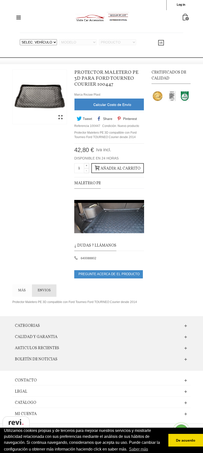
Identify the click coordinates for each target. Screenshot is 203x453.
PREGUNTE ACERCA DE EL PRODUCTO (108, 274)
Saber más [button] (138, 449)
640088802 (88, 258)
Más (22, 290)
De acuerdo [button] (185, 440)
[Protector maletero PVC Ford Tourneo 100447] (60, 117)
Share (107, 119)
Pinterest (129, 119)
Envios (44, 290)
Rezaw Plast (91, 94)
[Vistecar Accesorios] (102, 17)
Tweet (87, 119)
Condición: (109, 126)
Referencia (81, 126)
